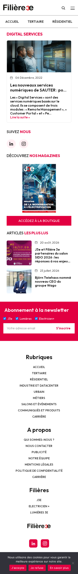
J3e (39, 500)
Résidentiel (62, 21)
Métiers (39, 398)
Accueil (12, 21)
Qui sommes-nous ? (39, 440)
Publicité (39, 452)
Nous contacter (39, 446)
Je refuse (37, 567)
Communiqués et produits (39, 410)
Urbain (39, 392)
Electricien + (39, 506)
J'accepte (17, 567)
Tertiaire (36, 21)
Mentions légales (39, 464)
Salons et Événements (39, 404)
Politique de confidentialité (39, 471)
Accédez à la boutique (39, 221)
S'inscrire (63, 328)
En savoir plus (59, 567)
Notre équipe (39, 458)
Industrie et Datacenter (39, 385)
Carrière (39, 416)
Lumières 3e (39, 512)
